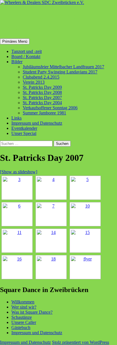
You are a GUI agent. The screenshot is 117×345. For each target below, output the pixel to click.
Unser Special (23, 133)
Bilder (16, 61)
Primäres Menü (14, 41)
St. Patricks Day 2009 (42, 87)
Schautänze (21, 317)
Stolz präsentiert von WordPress (80, 342)
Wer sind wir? (23, 307)
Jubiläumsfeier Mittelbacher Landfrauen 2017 (63, 66)
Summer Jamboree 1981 (44, 112)
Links (16, 118)
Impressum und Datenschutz (36, 123)
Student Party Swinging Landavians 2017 (60, 71)
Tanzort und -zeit (26, 51)
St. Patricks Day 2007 (42, 97)
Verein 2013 (34, 82)
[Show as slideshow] (18, 171)
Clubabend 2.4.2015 (41, 77)
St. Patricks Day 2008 (42, 92)
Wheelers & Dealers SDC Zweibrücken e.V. (49, 21)
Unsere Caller (23, 322)
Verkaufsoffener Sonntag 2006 (50, 107)
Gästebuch (20, 327)
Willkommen (22, 301)
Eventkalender (24, 128)
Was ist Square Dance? (32, 312)
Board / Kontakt (25, 56)
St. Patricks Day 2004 (42, 102)
